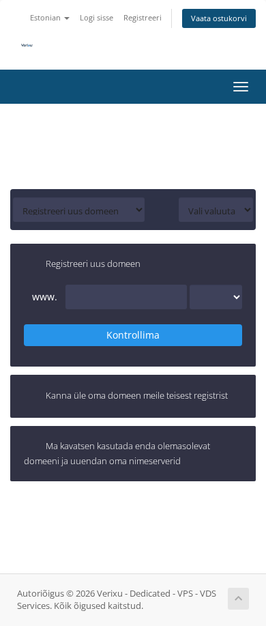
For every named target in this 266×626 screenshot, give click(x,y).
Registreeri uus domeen (93, 264)
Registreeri (142, 17)
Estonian (46, 17)
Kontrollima (133, 334)
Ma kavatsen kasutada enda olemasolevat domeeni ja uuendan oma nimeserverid (117, 453)
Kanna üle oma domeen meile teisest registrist (137, 395)
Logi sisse (96, 17)
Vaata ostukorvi (219, 18)
